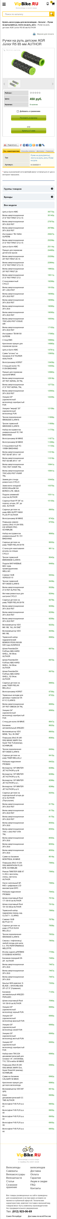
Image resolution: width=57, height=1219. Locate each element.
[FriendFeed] (37, 144)
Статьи (10, 1181)
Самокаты (12, 1171)
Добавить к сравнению (30, 111)
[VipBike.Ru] (28, 1151)
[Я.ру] (21, 144)
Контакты (35, 1188)
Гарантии (35, 1178)
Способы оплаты (28, 151)
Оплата (34, 1174)
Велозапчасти (14, 1178)
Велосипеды (13, 1167)
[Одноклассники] (33, 144)
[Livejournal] (43, 144)
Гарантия (49, 151)
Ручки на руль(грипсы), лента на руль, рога (40, 156)
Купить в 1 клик (28, 130)
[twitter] (30, 144)
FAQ (32, 1185)
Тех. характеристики (11, 151)
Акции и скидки (38, 1181)
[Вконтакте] (24, 144)
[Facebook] (27, 144)
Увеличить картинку (13, 50)
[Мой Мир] (40, 144)
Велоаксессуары (15, 1174)
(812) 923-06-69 (22, 1211)
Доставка (40, 151)
